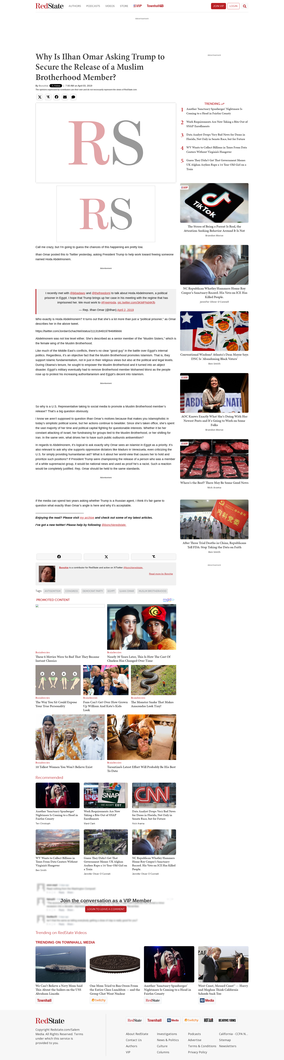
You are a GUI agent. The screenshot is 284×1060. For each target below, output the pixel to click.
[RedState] (49, 6)
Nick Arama (138, 823)
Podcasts (93, 6)
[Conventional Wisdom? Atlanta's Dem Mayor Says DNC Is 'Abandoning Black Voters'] (214, 331)
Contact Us (134, 1040)
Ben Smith (41, 870)
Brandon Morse (214, 235)
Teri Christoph (43, 823)
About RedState (137, 1034)
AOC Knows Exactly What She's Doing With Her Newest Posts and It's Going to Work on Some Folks (214, 420)
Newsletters (227, 1046)
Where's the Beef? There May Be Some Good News (214, 482)
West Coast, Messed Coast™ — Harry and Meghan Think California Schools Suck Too (223, 989)
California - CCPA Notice (233, 1034)
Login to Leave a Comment (105, 909)
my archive (87, 517)
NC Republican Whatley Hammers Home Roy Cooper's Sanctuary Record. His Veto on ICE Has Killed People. (154, 863)
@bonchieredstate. (114, 525)
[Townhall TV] (155, 6)
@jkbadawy (77, 293)
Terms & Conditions (202, 1046)
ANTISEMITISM (52, 591)
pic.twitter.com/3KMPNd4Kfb (136, 302)
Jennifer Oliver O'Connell (97, 874)
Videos (110, 6)
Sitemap (225, 1040)
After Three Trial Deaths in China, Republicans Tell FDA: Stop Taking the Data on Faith (214, 545)
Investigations (167, 1034)
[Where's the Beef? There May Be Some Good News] (214, 459)
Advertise (194, 1040)
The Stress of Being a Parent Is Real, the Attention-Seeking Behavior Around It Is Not (214, 228)
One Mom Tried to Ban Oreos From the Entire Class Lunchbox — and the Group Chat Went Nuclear (115, 989)
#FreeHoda (108, 302)
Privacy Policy (197, 1052)
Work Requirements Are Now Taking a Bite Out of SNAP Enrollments (102, 815)
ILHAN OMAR (126, 591)
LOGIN (233, 6)
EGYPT (111, 591)
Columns (163, 1052)
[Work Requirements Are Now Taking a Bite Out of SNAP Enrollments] (106, 795)
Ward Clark (89, 823)
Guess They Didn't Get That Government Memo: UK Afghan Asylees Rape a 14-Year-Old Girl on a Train (105, 863)
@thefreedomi (101, 293)
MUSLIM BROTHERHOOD (152, 591)
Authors (75, 6)
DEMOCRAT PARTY (93, 591)
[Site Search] (244, 6)
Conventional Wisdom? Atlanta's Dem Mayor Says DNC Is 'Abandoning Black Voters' (214, 356)
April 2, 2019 (125, 310)
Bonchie (43, 85)
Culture (162, 1046)
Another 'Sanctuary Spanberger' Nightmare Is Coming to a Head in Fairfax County (57, 815)
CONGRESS (71, 591)
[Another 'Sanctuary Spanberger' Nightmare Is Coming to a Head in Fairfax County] (58, 795)
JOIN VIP (218, 6)
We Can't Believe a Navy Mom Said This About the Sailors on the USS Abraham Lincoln (59, 989)
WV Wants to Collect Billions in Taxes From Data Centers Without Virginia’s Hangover (57, 861)
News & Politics (168, 1040)
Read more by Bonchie (161, 573)
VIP (128, 1052)
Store (124, 6)
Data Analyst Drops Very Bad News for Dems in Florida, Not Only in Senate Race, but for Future (154, 815)
